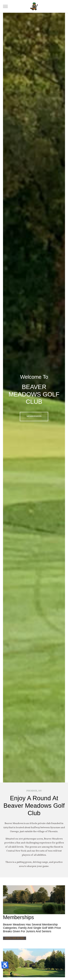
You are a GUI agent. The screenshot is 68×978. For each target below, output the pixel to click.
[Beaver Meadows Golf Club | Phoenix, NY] (34, 6)
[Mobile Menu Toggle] (5, 6)
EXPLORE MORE (14, 938)
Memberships (34, 416)
